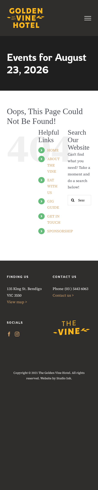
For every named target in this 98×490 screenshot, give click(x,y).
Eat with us (52, 186)
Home (53, 150)
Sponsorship (60, 230)
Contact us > (63, 295)
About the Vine (53, 165)
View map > (17, 301)
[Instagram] (17, 334)
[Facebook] (9, 334)
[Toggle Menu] (88, 18)
